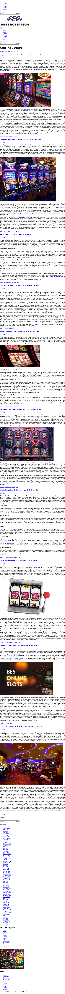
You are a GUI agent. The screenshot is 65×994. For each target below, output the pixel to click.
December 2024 (7, 856)
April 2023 (6, 885)
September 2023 (7, 878)
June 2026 (5, 831)
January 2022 (6, 907)
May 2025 (5, 849)
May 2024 (5, 867)
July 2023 (5, 881)
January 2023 (6, 889)
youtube (5, 7)
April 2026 (6, 834)
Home (4, 30)
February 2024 (7, 871)
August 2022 (6, 897)
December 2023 (7, 874)
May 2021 (5, 918)
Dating (5, 935)
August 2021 (6, 914)
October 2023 (6, 877)
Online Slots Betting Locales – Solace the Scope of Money (18, 560)
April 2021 (6, 920)
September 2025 (7, 844)
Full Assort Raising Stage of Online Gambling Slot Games (18, 645)
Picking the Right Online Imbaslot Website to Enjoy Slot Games (20, 139)
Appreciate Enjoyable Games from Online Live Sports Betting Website (23, 726)
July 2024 (5, 864)
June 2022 (5, 899)
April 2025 (6, 851)
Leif (17, 51)
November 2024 (7, 858)
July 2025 (5, 846)
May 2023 (5, 884)
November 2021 (7, 910)
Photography (6, 942)
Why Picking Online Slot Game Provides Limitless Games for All (21, 55)
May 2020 (5, 924)
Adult (4, 931)
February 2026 (7, 836)
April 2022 (6, 902)
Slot (4, 39)
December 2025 (7, 839)
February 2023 (7, 888)
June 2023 (5, 882)
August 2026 (6, 828)
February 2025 (7, 854)
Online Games (6, 941)
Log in (4, 975)
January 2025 (6, 855)
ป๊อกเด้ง (47, 319)
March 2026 (6, 835)
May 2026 (5, 832)
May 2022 (5, 901)
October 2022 (6, 894)
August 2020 (6, 921)
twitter (4, 6)
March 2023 (6, 887)
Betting (5, 35)
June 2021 (5, 917)
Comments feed (7, 978)
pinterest (5, 9)
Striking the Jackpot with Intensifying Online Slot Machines (19, 331)
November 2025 (7, 841)
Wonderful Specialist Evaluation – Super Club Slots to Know (20, 490)
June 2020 (5, 922)
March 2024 (6, 869)
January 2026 (6, 838)
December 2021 (7, 908)
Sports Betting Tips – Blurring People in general (15, 234)
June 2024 (5, 865)
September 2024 (7, 861)
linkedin (5, 3)
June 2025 (5, 848)
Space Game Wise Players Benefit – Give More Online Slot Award (21, 409)
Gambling (5, 36)
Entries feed (6, 976)
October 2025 (6, 842)
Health (4, 938)
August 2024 (6, 862)
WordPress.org (7, 979)
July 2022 (5, 898)
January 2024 (6, 872)
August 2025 (6, 845)
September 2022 (7, 895)
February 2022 (7, 905)
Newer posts (3, 814)
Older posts (3, 812)
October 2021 (6, 911)
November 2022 (7, 892)
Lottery (5, 37)
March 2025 (6, 852)
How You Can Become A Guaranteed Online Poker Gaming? (20, 285)
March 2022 (6, 904)
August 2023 (6, 879)
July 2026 (5, 829)
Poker (4, 32)
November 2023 (7, 875)
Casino (5, 33)
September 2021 (7, 912)
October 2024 (6, 859)
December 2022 (7, 891)
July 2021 (5, 915)
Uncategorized (6, 946)
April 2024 (6, 868)
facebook (5, 4)
